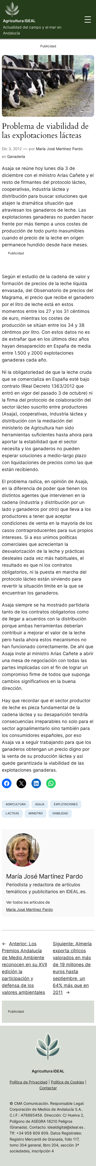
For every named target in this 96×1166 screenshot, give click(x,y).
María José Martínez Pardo (59, 148)
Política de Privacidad (28, 1082)
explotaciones (66, 804)
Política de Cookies (67, 1082)
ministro (36, 813)
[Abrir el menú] (87, 19)
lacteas (12, 813)
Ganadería (16, 156)
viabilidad (60, 813)
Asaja (39, 804)
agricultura (16, 804)
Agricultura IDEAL (19, 20)
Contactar (48, 1088)
